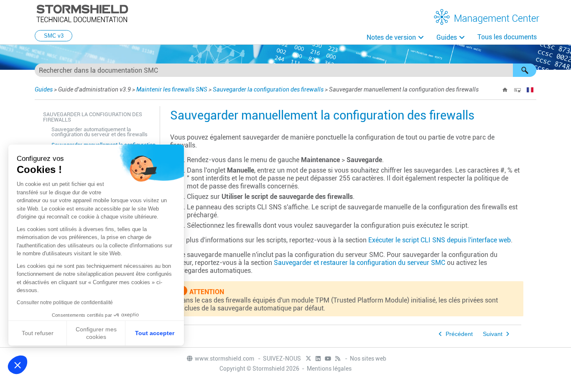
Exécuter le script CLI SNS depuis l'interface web (439, 240)
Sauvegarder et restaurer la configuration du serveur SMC (359, 263)
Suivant (492, 334)
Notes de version (391, 37)
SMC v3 (54, 36)
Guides (446, 37)
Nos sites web (368, 358)
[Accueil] (505, 89)
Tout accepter (154, 333)
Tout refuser (38, 333)
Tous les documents (507, 37)
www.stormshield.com (225, 358)
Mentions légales (329, 368)
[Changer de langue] (530, 89)
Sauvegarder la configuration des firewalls (268, 89)
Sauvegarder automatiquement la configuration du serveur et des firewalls (99, 132)
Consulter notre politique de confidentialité (65, 302)
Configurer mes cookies (96, 333)
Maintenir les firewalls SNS (171, 89)
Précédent (459, 334)
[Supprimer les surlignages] (517, 89)
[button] (524, 70)
